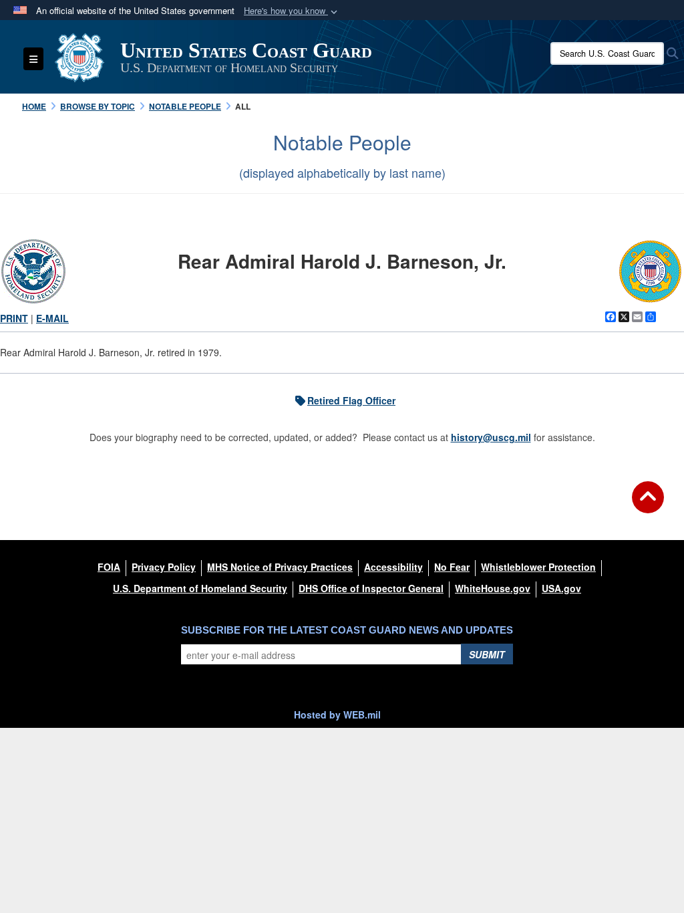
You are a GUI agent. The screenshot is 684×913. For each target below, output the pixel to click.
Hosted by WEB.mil (337, 714)
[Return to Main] (648, 505)
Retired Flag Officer (351, 400)
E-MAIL (52, 318)
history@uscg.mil (491, 437)
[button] (292, 11)
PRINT (14, 318)
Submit (487, 654)
